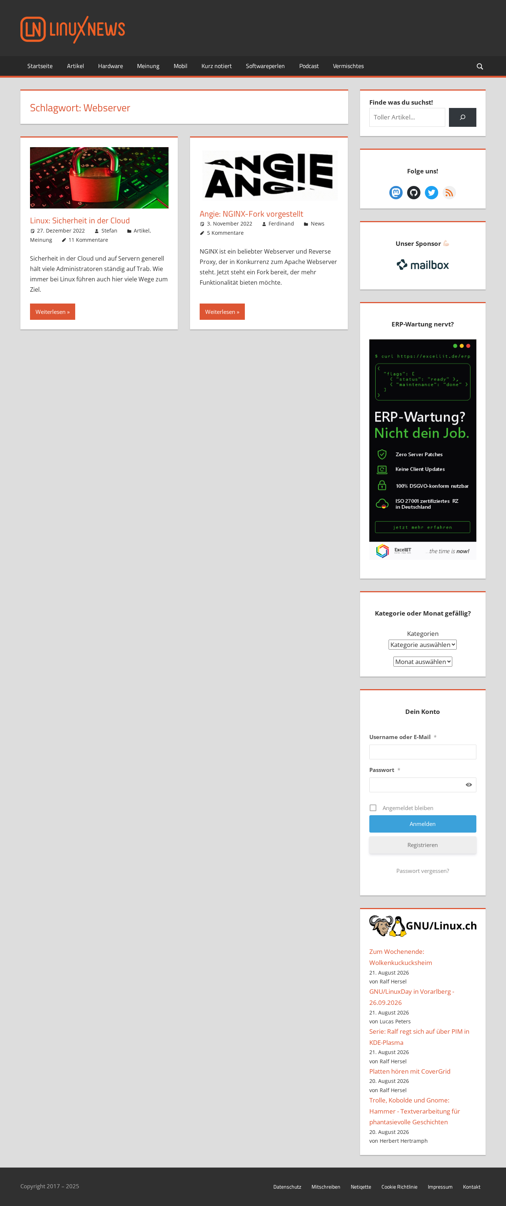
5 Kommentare (225, 232)
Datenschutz (287, 1186)
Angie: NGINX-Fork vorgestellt (251, 213)
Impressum (440, 1186)
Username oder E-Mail (403, 737)
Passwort (384, 769)
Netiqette (361, 1186)
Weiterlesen (51, 311)
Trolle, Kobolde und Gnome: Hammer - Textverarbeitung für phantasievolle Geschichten (414, 1111)
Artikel (75, 65)
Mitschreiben (326, 1186)
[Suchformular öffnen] (480, 66)
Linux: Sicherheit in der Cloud (80, 220)
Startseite (40, 65)
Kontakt (471, 1186)
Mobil (180, 65)
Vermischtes (348, 65)
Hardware (110, 65)
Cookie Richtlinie (399, 1186)
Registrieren (422, 844)
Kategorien (423, 633)
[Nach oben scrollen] (493, 1193)
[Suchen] (462, 117)
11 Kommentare (88, 239)
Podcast (309, 65)
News (317, 223)
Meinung (148, 65)
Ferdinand (281, 223)
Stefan (109, 230)
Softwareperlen (265, 65)
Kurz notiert (217, 65)
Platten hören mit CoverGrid (409, 1071)
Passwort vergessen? (422, 870)
